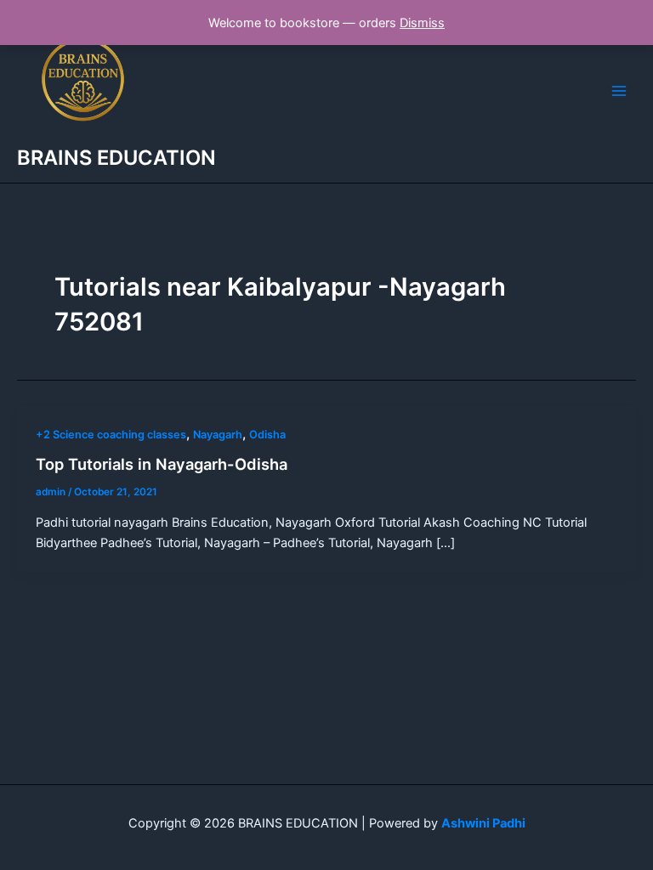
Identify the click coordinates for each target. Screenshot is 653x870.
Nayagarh (217, 434)
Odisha (267, 434)
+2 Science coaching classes (111, 434)
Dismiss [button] (422, 23)
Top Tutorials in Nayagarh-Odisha (161, 464)
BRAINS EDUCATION (116, 157)
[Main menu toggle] (619, 91)
